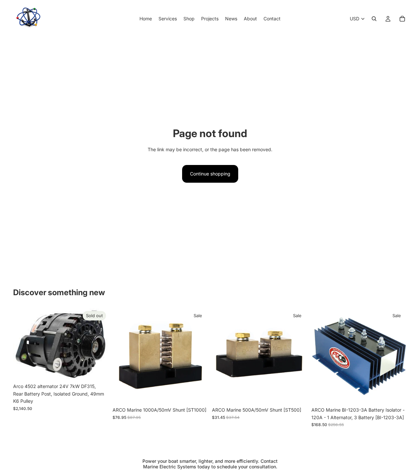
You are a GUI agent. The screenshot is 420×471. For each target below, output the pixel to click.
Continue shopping (210, 173)
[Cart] (402, 18)
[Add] (198, 394)
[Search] (374, 18)
